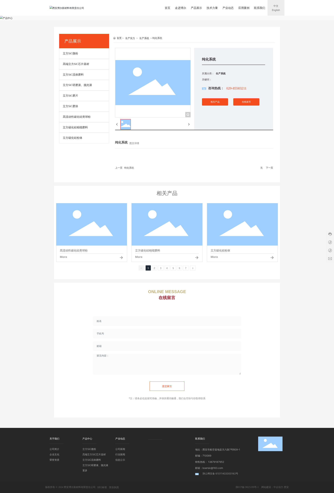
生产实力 (130, 38)
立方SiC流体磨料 (73, 74)
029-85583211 (236, 88)
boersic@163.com (212, 467)
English (276, 10)
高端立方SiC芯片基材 (76, 64)
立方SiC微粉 (70, 53)
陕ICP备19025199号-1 (247, 487)
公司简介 (54, 449)
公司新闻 (120, 449)
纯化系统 (129, 167)
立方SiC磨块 (70, 106)
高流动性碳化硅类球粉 (77, 116)
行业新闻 (120, 454)
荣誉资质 (54, 459)
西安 (286, 487)
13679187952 (216, 461)
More (63, 256)
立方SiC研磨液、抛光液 (77, 85)
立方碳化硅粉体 (72, 137)
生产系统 (144, 38)
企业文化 (54, 454)
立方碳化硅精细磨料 (75, 127)
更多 (84, 470)
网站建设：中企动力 (272, 487)
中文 (275, 5)
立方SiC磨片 (70, 95)
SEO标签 (102, 487)
